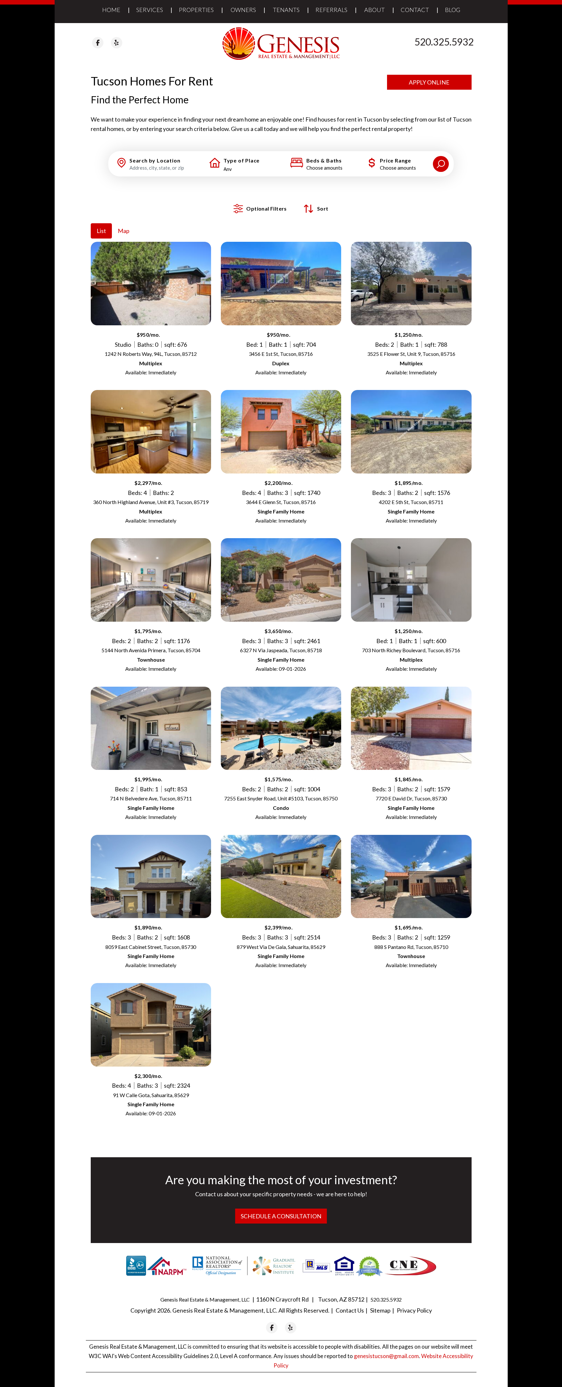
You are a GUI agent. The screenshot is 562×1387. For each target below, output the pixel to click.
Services (149, 9)
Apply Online (429, 82)
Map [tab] (123, 230)
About (374, 9)
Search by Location (154, 160)
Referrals (331, 9)
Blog (452, 9)
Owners (243, 9)
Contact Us (350, 1310)
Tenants (286, 9)
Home (111, 9)
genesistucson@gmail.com (386, 1356)
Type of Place (241, 160)
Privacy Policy (414, 1310)
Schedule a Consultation (281, 1216)
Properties (196, 9)
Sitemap (380, 1310)
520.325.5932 (444, 41)
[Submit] (441, 164)
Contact (415, 9)
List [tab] (101, 230)
